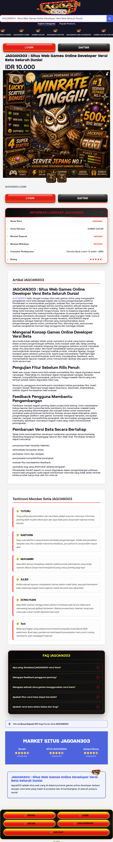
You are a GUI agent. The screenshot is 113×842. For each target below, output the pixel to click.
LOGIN (29, 47)
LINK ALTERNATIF (85, 824)
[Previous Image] (5, 124)
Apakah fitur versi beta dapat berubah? (35, 696)
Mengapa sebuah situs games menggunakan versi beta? (44, 687)
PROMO (31, 814)
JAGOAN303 (19, 298)
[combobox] (53, 18)
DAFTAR (84, 47)
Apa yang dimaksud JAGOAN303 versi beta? (37, 667)
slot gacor (56, 841)
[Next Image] (107, 124)
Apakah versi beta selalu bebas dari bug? (35, 706)
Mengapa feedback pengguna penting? (35, 677)
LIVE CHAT (58, 833)
